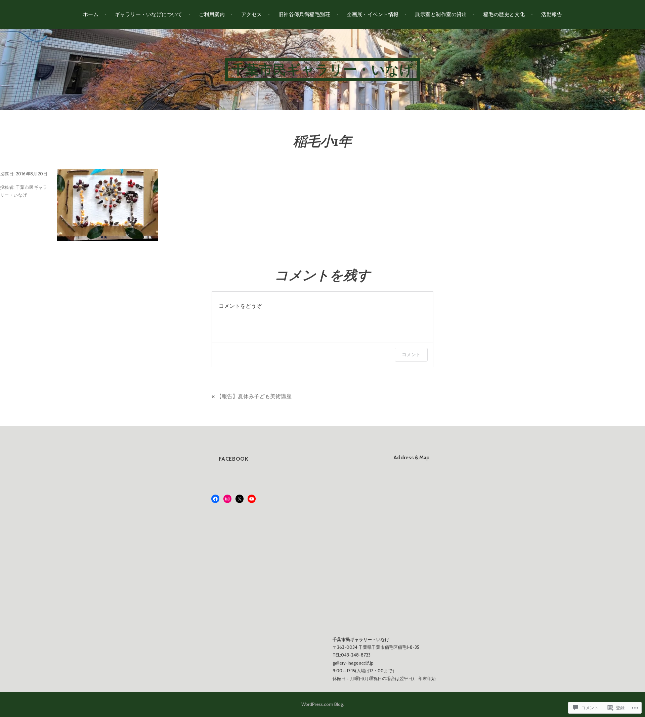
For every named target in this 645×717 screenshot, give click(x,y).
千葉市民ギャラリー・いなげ (322, 69)
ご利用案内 (212, 14)
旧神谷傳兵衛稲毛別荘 (304, 14)
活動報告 (551, 14)
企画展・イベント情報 (373, 14)
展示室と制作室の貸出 (441, 14)
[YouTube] (252, 499)
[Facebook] (215, 499)
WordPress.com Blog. (322, 704)
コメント (411, 354)
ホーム (90, 14)
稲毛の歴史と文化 (504, 14)
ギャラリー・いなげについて (148, 14)
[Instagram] (227, 499)
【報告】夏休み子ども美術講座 (254, 396)
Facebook (234, 459)
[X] (239, 499)
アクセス (251, 14)
